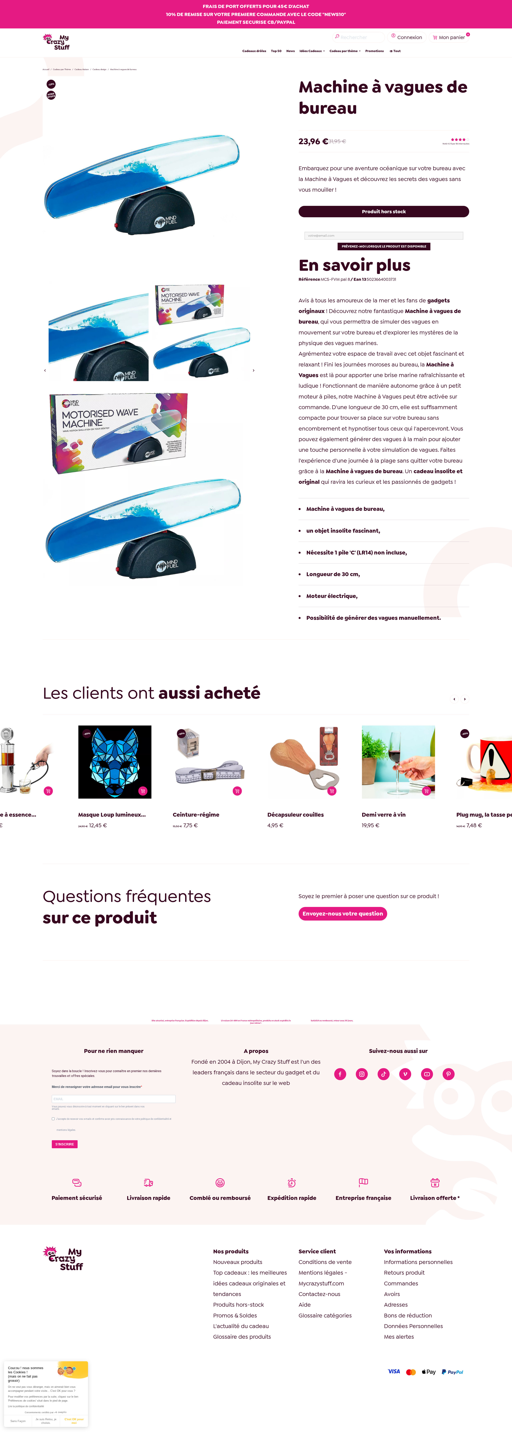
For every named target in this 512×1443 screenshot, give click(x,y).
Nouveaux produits (237, 1262)
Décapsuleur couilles (149, 814)
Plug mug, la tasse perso (343, 814)
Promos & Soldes (235, 1315)
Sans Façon (18, 1421)
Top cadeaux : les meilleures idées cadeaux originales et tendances (250, 1283)
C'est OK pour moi (74, 1421)
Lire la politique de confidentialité (26, 1406)
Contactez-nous (319, 1294)
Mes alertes (399, 1336)
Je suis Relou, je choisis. (46, 1421)
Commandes (401, 1283)
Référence (309, 279)
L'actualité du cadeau (241, 1326)
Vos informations (408, 1251)
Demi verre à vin (238, 814)
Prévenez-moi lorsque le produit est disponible (384, 246)
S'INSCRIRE (64, 1144)
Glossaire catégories (325, 1315)
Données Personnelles (413, 1326)
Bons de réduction (408, 1315)
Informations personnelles (418, 1262)
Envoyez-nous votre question (343, 913)
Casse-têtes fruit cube (435, 814)
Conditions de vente (325, 1262)
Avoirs (392, 1294)
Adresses (396, 1304)
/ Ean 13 (358, 279)
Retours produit (404, 1272)
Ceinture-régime (50, 814)
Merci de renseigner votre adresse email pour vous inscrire (96, 1087)
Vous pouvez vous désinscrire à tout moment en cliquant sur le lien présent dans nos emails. (98, 1107)
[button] (454, 699)
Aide (305, 1304)
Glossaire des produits (242, 1336)
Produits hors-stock (238, 1304)
